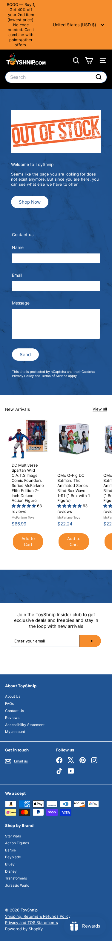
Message (21, 302)
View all (100, 409)
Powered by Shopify (24, 928)
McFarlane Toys (23, 517)
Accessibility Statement (25, 724)
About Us (12, 696)
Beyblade (13, 857)
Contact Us (14, 710)
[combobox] (56, 77)
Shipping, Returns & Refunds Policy (37, 916)
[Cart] (89, 60)
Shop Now (30, 202)
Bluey (10, 864)
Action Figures (17, 843)
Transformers (16, 878)
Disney (11, 871)
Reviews (12, 717)
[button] (24, 505)
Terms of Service (54, 376)
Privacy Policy (23, 376)
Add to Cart (28, 541)
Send (25, 354)
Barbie (10, 850)
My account (15, 731)
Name (18, 247)
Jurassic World (17, 885)
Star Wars (13, 836)
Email (17, 275)
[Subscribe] (90, 641)
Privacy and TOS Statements (31, 922)
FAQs (9, 703)
